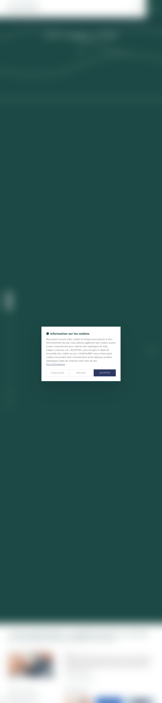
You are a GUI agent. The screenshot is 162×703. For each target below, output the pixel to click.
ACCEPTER (105, 372)
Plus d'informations (55, 364)
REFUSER (81, 372)
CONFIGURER (57, 372)
